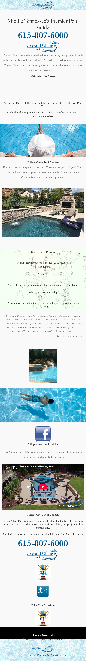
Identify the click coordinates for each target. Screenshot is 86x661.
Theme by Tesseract (41, 635)
